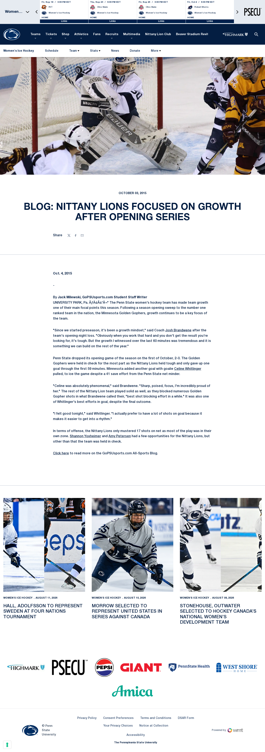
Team (73, 51)
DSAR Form (186, 718)
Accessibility (135, 735)
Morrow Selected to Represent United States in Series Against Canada (127, 611)
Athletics (81, 34)
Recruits (111, 34)
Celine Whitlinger (187, 369)
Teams (35, 34)
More (154, 51)
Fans (96, 34)
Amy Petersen (119, 436)
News (115, 51)
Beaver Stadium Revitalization (199, 34)
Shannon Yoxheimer (85, 436)
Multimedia (131, 34)
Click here (61, 453)
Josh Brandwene (178, 330)
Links (64, 21)
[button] (36, 12)
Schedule (51, 51)
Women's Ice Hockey (18, 598)
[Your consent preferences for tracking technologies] (7, 745)
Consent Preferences (118, 718)
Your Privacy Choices (118, 726)
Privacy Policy (86, 718)
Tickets (51, 34)
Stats (94, 51)
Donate (135, 52)
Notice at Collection (153, 726)
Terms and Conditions (155, 718)
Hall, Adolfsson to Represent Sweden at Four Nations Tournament (43, 611)
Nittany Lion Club (158, 34)
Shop (65, 34)
